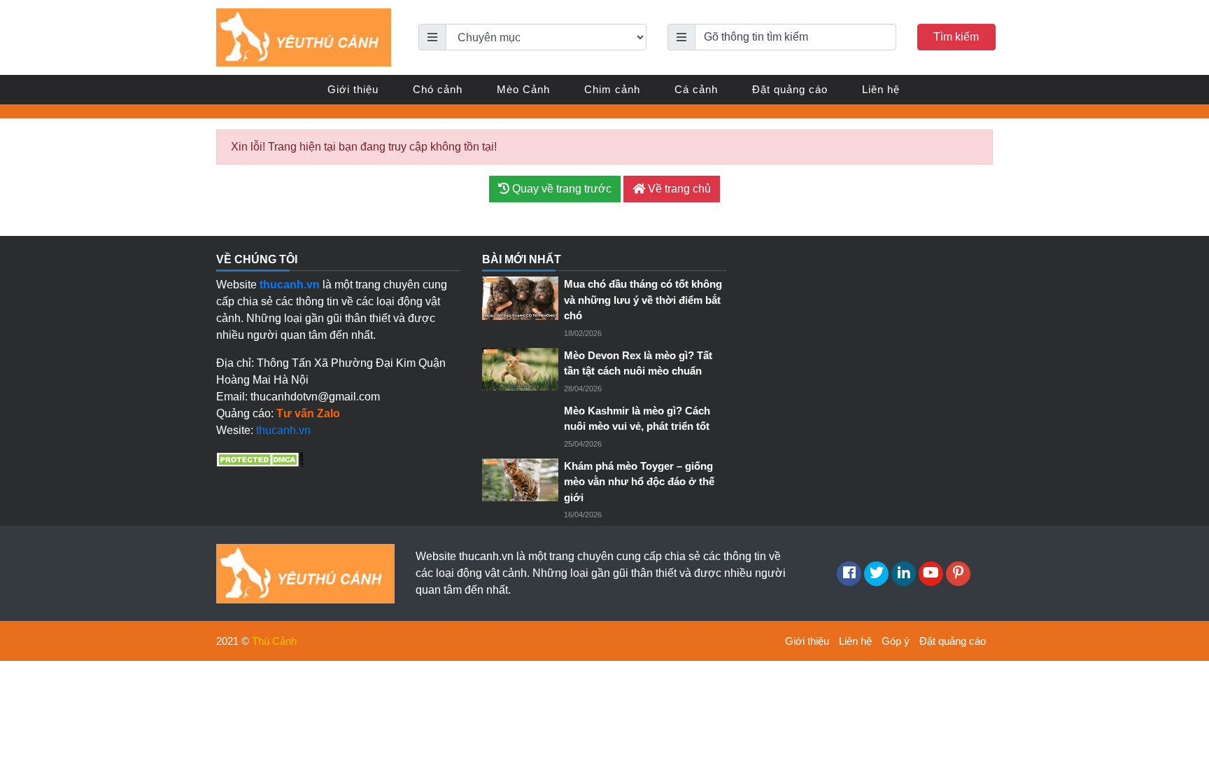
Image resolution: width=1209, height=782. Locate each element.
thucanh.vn (283, 430)
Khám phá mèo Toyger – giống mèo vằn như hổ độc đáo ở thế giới (639, 481)
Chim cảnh (612, 89)
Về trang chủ (678, 189)
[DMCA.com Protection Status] (260, 458)
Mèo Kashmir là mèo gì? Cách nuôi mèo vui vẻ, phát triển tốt (637, 419)
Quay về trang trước (560, 189)
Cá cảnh (696, 89)
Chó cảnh (437, 89)
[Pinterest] (958, 574)
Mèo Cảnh (523, 89)
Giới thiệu (353, 89)
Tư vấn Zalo (308, 413)
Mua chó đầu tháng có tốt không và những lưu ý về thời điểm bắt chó (643, 299)
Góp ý (896, 641)
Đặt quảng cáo (790, 89)
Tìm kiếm (956, 37)
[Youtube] (931, 574)
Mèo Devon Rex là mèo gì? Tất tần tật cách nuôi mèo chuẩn (638, 363)
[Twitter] (876, 574)
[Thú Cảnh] (303, 37)
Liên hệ (881, 89)
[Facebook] (849, 574)
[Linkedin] (903, 574)
